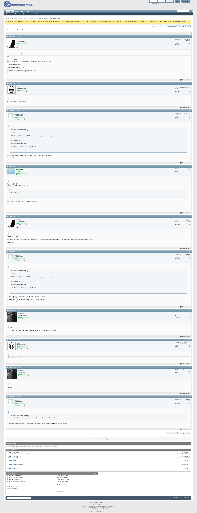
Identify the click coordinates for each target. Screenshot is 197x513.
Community (18, 13)
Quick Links (35, 13)
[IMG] (62, 479)
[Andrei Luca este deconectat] (11, 171)
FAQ (7, 13)
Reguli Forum (60, 491)
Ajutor (177, 1)
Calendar (11, 13)
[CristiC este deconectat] (11, 44)
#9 (189, 367)
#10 (189, 396)
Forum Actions (26, 13)
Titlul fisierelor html (93, 439)
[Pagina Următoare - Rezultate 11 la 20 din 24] (183, 26)
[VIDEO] (59, 481)
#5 (189, 216)
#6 (189, 251)
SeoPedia (104, 511)
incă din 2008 (28, 21)
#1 (189, 36)
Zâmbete (59, 477)
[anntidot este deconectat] (12, 317)
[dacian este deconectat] (11, 89)
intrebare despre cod (12, 468)
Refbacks (9, 488)
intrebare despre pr (12, 460)
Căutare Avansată (186, 13)
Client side (46, 18)
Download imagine (104, 439)
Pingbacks (9, 486)
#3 (189, 110)
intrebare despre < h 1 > (18, 30)
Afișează (187, 33)
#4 (189, 166)
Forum (10, 11)
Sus (189, 498)
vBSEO (103, 507)
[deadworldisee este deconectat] (10, 116)
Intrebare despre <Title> (13, 452)
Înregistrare (185, 1)
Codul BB (59, 475)
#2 (189, 83)
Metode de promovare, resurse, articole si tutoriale (27, 18)
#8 (189, 339)
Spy (28, 11)
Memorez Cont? (156, 3)
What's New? (19, 11)
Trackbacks (60, 485)
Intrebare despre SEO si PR (14, 456)
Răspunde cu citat (186, 79)
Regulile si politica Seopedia (151, 21)
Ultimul (187, 26)
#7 (189, 310)
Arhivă (186, 498)
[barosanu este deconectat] (10, 257)
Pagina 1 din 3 (172, 26)
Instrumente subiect (178, 33)
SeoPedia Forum (178, 498)
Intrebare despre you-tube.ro (15, 464)
